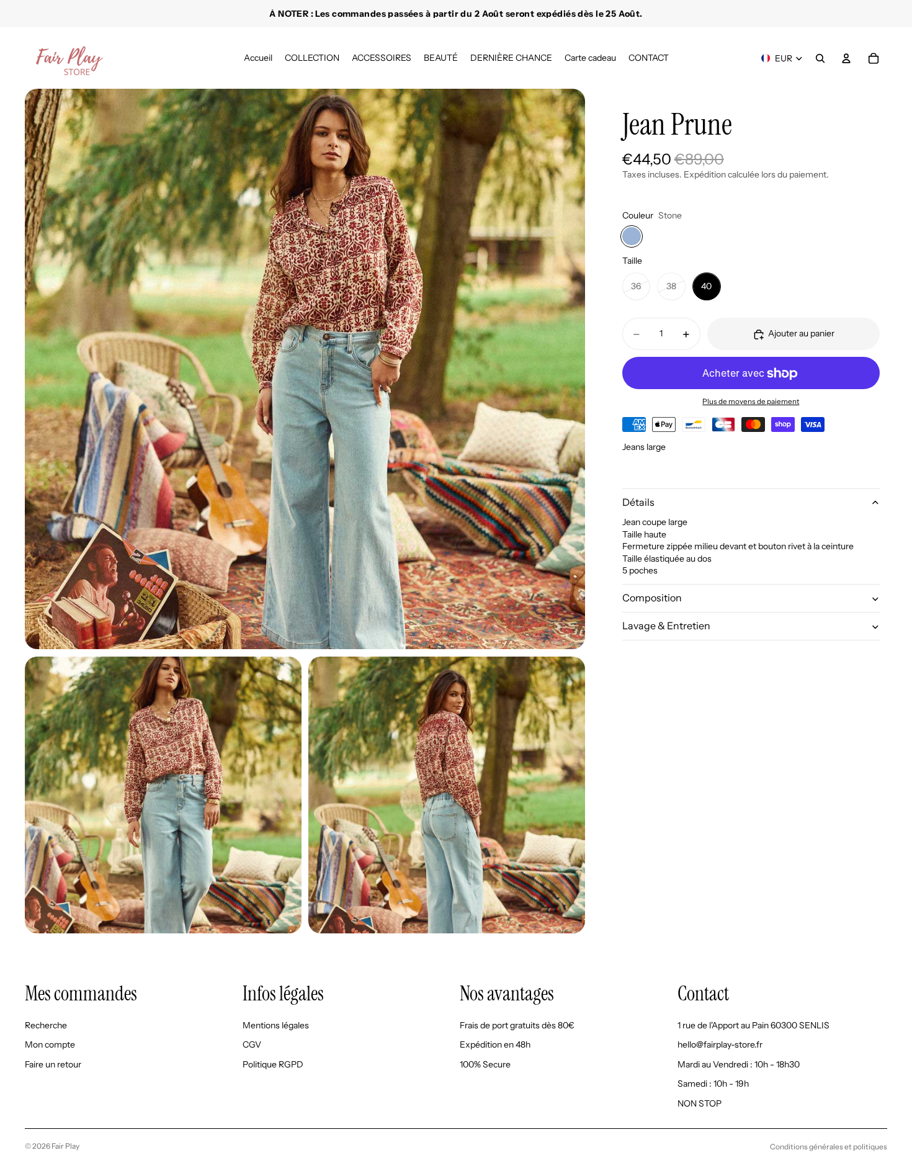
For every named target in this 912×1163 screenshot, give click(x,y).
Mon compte (50, 1044)
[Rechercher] (820, 58)
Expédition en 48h (495, 1044)
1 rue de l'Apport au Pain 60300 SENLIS (753, 1024)
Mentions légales (276, 1024)
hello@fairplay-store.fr (719, 1044)
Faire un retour (53, 1063)
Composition (652, 598)
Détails (638, 502)
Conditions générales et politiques (828, 1146)
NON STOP (699, 1103)
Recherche (46, 1024)
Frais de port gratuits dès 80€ (517, 1024)
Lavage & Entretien (666, 626)
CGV (252, 1044)
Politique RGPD (273, 1063)
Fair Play (65, 1146)
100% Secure (485, 1063)
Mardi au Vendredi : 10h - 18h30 (738, 1063)
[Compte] (846, 58)
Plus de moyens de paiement (750, 401)
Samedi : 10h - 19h (713, 1083)
